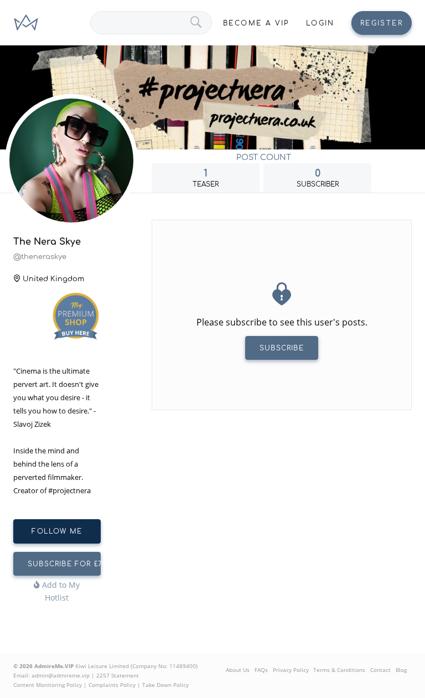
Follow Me (57, 531)
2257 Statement (117, 675)
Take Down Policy (165, 685)
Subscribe (282, 348)
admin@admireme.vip (61, 675)
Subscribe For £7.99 (64, 564)
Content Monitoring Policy (47, 685)
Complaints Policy (112, 685)
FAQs (261, 670)
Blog (401, 670)
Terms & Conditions (339, 670)
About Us (238, 670)
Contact (380, 670)
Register (381, 23)
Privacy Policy (291, 670)
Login (320, 23)
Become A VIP (256, 23)
